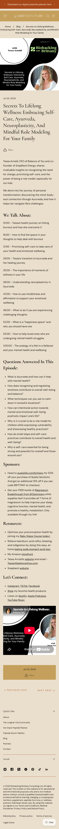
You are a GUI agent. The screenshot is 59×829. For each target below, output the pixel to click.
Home (8, 26)
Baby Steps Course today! (35, 536)
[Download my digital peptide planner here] (29, 4)
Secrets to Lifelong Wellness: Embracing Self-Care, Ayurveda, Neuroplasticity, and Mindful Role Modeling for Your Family (29, 29)
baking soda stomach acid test (32, 549)
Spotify (23, 596)
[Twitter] (18, 769)
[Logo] (28, 16)
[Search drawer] (48, 16)
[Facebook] (11, 769)
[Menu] (6, 16)
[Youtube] (25, 769)
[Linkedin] (46, 769)
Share (10, 150)
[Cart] (53, 16)
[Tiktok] (39, 769)
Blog (18, 26)
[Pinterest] (32, 769)
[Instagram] (5, 769)
